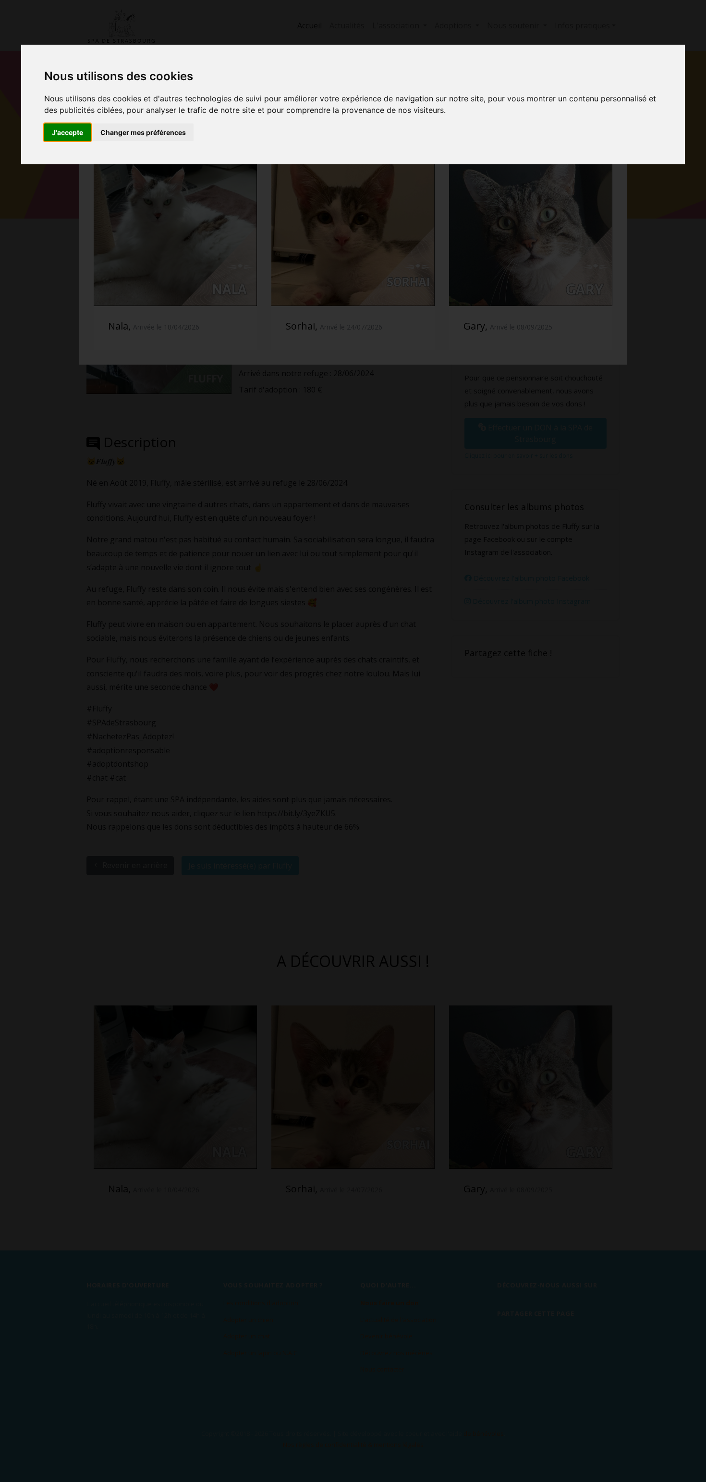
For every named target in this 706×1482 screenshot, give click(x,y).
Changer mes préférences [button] (143, 132)
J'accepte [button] (67, 132)
